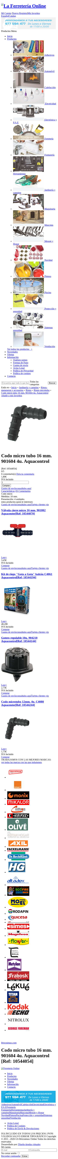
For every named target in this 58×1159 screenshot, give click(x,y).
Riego (28, 390)
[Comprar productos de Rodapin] (18, 913)
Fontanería (6, 1110)
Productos (12, 39)
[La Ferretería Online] (23, 6)
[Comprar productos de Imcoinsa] (15, 777)
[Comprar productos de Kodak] (18, 1008)
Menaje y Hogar (36, 1112)
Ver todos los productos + (19, 349)
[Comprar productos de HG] (17, 872)
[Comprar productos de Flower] (18, 944)
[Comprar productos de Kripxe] (18, 817)
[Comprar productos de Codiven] (18, 812)
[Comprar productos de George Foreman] (18, 1030)
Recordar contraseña (10, 1156)
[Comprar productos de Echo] (18, 1014)
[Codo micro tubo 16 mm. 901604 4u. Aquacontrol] (27, 448)
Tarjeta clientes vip (40, 504)
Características (8, 491)
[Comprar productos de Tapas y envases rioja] (13, 957)
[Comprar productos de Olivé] (17, 829)
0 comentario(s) (8, 474)
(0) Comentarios (22, 491)
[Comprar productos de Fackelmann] (18, 850)
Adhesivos (6, 1104)
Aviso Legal (19, 368)
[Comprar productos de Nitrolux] (18, 1024)
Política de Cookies (16, 1126)
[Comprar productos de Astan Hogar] (18, 838)
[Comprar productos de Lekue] (18, 990)
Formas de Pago (20, 362)
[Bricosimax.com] (10, 1068)
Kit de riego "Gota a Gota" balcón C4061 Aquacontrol (26, 576)
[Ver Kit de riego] (17, 618)
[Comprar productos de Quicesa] (18, 919)
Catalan (12, 16)
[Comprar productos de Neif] (18, 922)
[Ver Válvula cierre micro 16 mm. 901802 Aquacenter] (17, 554)
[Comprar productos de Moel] (18, 907)
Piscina (19, 1115)
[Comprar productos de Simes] (18, 928)
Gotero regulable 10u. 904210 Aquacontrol (19, 639)
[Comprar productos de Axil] (18, 846)
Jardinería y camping (29, 387)
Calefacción (26, 1104)
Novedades (12, 352)
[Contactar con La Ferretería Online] (28, 28)
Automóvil (16, 1104)
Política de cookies (22, 373)
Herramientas (17, 1110)
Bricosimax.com (9, 1042)
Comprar (5, 565)
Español (5, 16)
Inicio (9, 36)
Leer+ (4, 557)
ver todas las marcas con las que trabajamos (21, 762)
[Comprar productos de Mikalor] (18, 804)
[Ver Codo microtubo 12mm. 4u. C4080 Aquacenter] (17, 746)
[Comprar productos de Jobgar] (17, 790)
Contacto (11, 376)
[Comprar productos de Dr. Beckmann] (18, 859)
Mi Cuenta (6, 13)
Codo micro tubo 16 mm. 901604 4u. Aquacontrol (24, 393)
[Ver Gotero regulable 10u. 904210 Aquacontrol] (17, 682)
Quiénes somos (20, 360)
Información (13, 357)
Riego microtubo (42, 390)
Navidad (5, 1115)
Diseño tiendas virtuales (29, 1144)
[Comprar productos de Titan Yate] (13, 1002)
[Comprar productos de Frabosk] (18, 980)
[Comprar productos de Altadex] (18, 885)
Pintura (12, 1115)
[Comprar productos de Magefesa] (18, 935)
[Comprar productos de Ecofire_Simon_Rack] (18, 895)
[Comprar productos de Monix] (18, 798)
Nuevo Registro (19, 13)
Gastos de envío (20, 365)
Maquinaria (14, 1112)
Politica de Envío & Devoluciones (23, 1128)
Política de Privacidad (23, 370)
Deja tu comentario (25, 474)
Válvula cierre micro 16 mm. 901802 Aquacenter (23, 512)
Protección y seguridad (33, 1115)
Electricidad (38, 1104)
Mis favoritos (34, 13)
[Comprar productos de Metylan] (14, 970)
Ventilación (15, 1118)
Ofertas (10, 354)
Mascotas (24, 1112)
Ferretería (11, 1107)
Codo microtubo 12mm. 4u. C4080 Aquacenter (22, 703)
